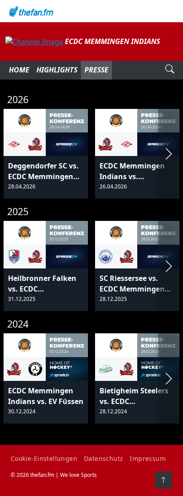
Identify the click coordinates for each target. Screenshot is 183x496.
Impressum (148, 458)
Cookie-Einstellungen (44, 458)
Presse (96, 70)
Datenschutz (103, 458)
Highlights (56, 70)
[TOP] (163, 480)
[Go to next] (168, 154)
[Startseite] (91, 11)
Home (19, 70)
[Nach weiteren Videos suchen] (170, 70)
